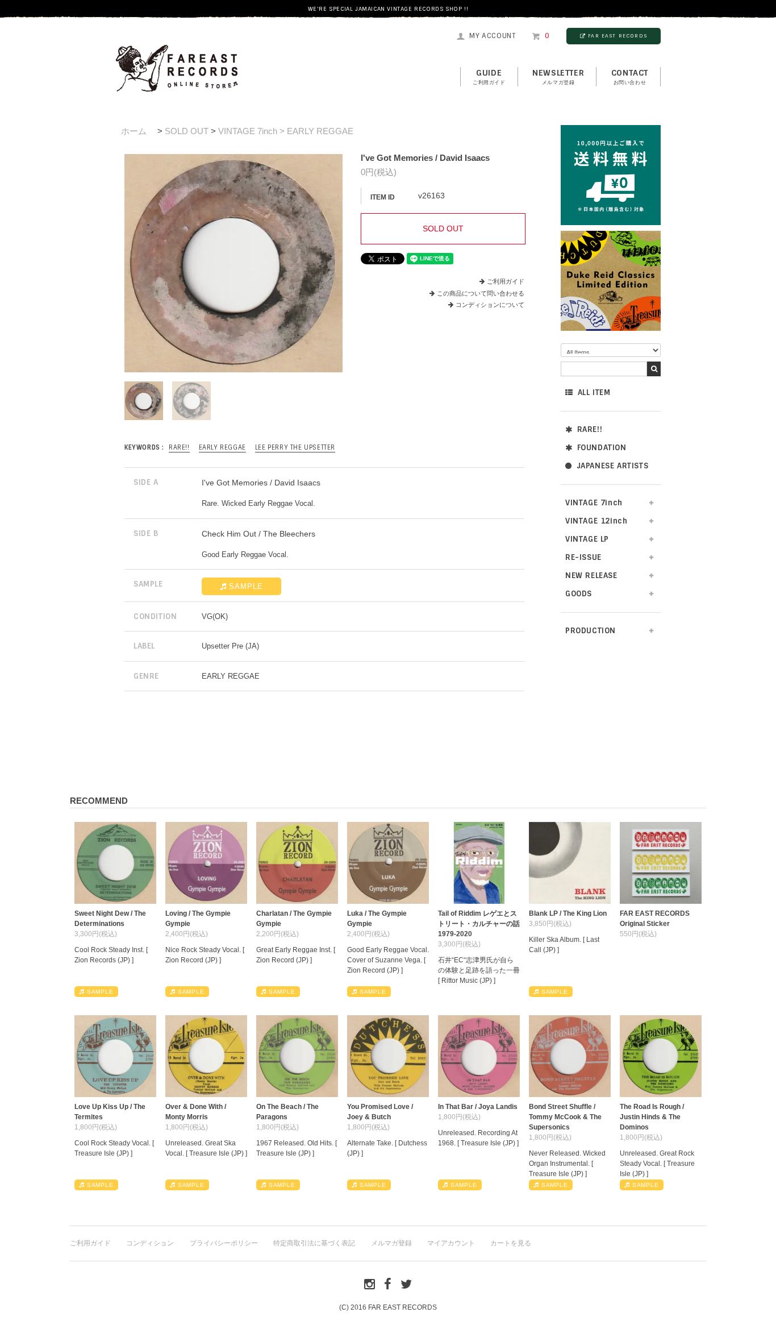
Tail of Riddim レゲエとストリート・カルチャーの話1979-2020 (479, 923)
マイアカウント (451, 1243)
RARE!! (590, 429)
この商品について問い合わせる (480, 293)
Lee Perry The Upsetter (295, 447)
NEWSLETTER (558, 77)
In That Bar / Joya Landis (478, 1107)
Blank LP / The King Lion (568, 913)
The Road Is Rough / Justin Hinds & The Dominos (652, 1117)
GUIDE (489, 77)
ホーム (134, 131)
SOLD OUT (186, 131)
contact (629, 77)
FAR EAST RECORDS (617, 35)
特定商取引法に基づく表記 (314, 1243)
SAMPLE (246, 586)
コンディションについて (490, 304)
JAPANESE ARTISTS (613, 466)
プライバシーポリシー (224, 1243)
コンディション (150, 1243)
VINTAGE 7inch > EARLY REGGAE (285, 131)
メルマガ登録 (391, 1243)
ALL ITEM (594, 392)
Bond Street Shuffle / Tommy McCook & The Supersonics (565, 1117)
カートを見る (510, 1243)
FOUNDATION (602, 447)
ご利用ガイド (505, 281)
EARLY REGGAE (222, 447)
